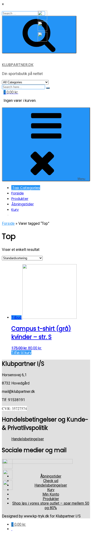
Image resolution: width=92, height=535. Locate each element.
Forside (17, 193)
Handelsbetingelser (27, 439)
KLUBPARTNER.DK (17, 64)
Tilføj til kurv (21, 352)
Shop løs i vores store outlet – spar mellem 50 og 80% (50, 505)
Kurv (15, 209)
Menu (81, 179)
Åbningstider (22, 204)
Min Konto (50, 494)
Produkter (19, 198)
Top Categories (25, 187)
